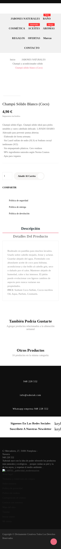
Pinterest (28, 187)
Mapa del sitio (8, 507)
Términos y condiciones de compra (18, 479)
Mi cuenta (7, 521)
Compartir (20, 187)
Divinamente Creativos (25, 534)
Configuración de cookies (14, 498)
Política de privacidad (12, 488)
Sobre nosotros (9, 483)
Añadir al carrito (27, 176)
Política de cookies (11, 493)
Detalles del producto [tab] (30, 236)
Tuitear (24, 187)
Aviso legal (7, 474)
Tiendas (6, 512)
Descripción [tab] (30, 229)
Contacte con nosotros (12, 502)
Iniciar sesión (8, 516)
